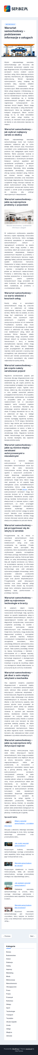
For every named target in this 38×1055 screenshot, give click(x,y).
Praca (8, 990)
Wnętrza (9, 1032)
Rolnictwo (9, 1001)
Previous (6, 936)
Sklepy (8, 1004)
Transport (9, 1015)
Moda (8, 976)
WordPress (15, 1049)
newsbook (29, 1049)
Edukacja (9, 962)
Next (32, 936)
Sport (8, 1008)
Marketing (9, 973)
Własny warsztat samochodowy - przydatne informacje (19, 823)
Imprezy (9, 969)
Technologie (10, 1011)
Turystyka (9, 1018)
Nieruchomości (11, 983)
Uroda (8, 1025)
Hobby (8, 966)
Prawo (8, 994)
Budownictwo (11, 955)
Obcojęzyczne (11, 987)
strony (25, 489)
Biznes (8, 952)
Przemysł (9, 997)
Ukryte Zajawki (11, 1022)
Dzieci (8, 959)
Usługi (8, 1029)
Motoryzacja (10, 24)
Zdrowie (9, 1036)
